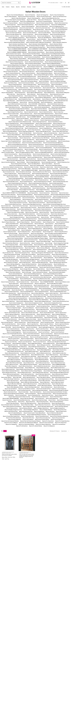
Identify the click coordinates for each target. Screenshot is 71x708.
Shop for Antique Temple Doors (10, 76)
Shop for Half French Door (25, 262)
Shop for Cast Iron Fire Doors (8, 118)
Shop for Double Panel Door (28, 180)
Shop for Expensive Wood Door (42, 199)
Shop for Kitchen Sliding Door (13, 320)
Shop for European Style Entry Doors (26, 196)
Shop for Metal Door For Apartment (12, 356)
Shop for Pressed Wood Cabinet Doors (11, 416)
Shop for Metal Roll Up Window (42, 359)
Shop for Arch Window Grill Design (58, 81)
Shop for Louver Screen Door (58, 330)
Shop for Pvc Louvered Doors (58, 424)
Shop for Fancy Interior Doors (10, 213)
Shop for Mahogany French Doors (59, 345)
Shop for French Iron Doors (60, 239)
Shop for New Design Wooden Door (29, 379)
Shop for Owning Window (21, 395)
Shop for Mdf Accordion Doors (31, 351)
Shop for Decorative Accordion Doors (28, 158)
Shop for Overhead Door (30, 393)
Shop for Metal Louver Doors (26, 358)
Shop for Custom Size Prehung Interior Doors (53, 157)
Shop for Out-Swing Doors (35, 392)
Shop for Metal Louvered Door (56, 358)
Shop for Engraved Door (32, 192)
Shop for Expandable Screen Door (43, 197)
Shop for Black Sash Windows (59, 105)
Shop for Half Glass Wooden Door (29, 264)
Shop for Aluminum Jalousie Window (18, 58)
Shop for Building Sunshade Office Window (15, 110)
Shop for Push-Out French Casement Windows (30, 421)
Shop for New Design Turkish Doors (12, 379)
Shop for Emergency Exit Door (57, 189)
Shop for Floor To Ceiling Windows (45, 225)
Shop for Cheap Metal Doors (45, 128)
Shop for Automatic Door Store (10, 89)
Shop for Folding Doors (26, 230)
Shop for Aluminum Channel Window (36, 52)
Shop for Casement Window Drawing (53, 115)
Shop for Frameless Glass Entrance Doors (16, 236)
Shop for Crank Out (9, 155)
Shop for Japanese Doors (60, 312)
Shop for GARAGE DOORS (59, 244)
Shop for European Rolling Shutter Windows (60, 194)
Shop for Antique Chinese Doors (11, 74)
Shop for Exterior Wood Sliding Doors (61, 209)
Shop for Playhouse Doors (12, 408)
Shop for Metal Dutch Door (43, 356)
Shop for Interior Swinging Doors (16, 303)
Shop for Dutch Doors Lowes (37, 186)
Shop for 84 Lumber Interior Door (26, 27)
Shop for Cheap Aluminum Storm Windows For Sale (20, 121)
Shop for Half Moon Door (59, 264)
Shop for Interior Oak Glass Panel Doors (53, 298)
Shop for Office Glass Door (58, 383)
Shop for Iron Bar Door (10, 306)
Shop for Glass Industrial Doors (61, 252)
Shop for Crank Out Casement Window (23, 155)
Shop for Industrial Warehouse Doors (29, 288)
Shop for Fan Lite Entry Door (59, 210)
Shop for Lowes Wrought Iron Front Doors (39, 337)
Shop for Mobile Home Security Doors (42, 366)
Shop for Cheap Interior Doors (31, 128)
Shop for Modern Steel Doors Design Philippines (31, 370)
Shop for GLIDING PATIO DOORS (62, 257)
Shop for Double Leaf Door (12, 176)
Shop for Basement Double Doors (16, 95)
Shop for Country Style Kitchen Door (59, 154)
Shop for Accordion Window (44, 32)
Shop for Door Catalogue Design (37, 165)
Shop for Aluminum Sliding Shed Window (52, 63)
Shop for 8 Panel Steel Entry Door (10, 27)
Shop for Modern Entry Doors (42, 367)
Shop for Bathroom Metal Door (11, 97)
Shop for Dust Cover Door (11, 186)
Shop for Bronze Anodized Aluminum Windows (19, 108)
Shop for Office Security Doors (60, 385)
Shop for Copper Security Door (61, 150)
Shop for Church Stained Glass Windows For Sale (44, 136)
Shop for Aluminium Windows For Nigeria (36, 45)
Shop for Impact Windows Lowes (62, 281)
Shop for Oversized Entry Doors (44, 393)
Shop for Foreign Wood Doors (61, 231)
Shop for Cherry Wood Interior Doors (10, 133)
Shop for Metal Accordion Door (59, 353)
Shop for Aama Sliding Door (25, 29)
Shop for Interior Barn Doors (24, 293)
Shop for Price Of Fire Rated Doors (13, 417)
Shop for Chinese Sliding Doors (29, 134)
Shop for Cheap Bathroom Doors (55, 121)
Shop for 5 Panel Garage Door (13, 26)
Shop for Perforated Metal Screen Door (21, 400)
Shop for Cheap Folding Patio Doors (43, 125)
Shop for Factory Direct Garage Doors (43, 210)
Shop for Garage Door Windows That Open (43, 244)
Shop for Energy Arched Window (37, 191)
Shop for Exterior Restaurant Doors (61, 207)
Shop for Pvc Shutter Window (35, 425)
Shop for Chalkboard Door (17, 120)
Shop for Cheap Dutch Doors (59, 123)
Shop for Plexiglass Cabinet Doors (41, 408)
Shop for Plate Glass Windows (61, 406)
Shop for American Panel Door (43, 70)
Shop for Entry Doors (63, 192)
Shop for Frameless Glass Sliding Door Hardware (37, 236)
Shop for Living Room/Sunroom (12, 328)
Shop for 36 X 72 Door (58, 21)
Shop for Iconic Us (35, 281)
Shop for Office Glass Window (10, 385)
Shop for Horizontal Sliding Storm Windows (12, 275)
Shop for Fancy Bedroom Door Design (15, 212)
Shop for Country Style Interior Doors (41, 154)
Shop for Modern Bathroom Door (59, 366)
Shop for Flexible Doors (60, 223)
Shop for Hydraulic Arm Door (23, 281)
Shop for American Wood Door (28, 73)
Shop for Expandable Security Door (60, 197)
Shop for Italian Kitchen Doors (57, 309)
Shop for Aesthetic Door (31, 37)
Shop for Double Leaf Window (26, 176)
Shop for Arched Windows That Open (31, 86)
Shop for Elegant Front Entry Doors (27, 189)
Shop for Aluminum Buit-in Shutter (35, 50)
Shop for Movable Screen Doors (57, 375)
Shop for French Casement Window (15, 238)
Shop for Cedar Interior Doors (47, 118)
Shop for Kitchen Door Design (50, 317)
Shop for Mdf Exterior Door (58, 351)
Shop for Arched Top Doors (44, 84)
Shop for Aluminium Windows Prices (54, 45)
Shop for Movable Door (44, 375)
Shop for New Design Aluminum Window (61, 377)
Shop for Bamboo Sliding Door (62, 92)
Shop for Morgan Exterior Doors (9, 372)
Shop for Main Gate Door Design (26, 348)
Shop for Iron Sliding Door (28, 307)
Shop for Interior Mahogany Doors (36, 298)
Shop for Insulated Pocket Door (42, 291)
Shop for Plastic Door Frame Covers (42, 404)
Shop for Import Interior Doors (26, 283)
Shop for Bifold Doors (58, 102)
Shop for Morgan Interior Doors (24, 372)
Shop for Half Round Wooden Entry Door (27, 265)
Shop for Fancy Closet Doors (31, 212)
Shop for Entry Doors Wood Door (8, 194)
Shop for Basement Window (31, 95)
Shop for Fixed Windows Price (26, 223)
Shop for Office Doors (45, 382)
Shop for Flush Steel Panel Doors (9, 226)
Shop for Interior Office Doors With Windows (38, 299)
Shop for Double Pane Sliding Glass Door (34, 178)
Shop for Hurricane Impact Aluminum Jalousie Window (51, 280)
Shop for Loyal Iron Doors (13, 338)
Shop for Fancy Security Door (42, 213)
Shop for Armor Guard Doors (61, 86)
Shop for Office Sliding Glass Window (15, 387)
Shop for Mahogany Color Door (44, 345)
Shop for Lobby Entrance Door (27, 328)
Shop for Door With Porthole (24, 168)
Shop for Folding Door (48, 228)
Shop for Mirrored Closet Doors (25, 366)
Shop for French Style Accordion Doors (13, 241)
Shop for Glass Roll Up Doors (8, 257)
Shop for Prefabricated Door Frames (18, 414)
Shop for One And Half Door (11, 388)
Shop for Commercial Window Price (61, 147)
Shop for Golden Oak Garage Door (10, 259)
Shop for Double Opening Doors (57, 176)
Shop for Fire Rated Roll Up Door (61, 218)
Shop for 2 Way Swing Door (11, 16)
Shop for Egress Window (25, 188)
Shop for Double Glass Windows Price (40, 173)
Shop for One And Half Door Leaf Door (26, 388)
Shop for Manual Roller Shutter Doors (13, 349)
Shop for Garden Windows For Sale (31, 246)
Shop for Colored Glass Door (14, 142)
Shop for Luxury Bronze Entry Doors (10, 340)
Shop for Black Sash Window (44, 105)
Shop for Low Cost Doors (43, 332)
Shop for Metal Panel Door (27, 359)
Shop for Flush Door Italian (60, 225)
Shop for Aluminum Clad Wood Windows (55, 52)
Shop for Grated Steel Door (62, 259)
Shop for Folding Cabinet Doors (35, 228)
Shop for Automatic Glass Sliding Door (42, 89)
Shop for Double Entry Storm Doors (60, 171)
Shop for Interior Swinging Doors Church (34, 303)
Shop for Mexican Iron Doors (12, 364)
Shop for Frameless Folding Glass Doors (37, 235)
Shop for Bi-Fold (23, 102)
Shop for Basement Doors (42, 94)
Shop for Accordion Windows (58, 32)
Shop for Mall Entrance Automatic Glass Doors (59, 348)
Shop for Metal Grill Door (13, 358)
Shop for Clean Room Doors (57, 137)
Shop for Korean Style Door (7, 322)
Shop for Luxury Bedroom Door (56, 338)
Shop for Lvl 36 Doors (6, 343)
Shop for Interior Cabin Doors (52, 293)
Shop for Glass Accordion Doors (59, 247)
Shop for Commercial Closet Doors (36, 144)
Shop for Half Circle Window (59, 260)
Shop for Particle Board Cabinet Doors (40, 396)
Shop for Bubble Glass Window (55, 108)
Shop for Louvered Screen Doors (30, 332)
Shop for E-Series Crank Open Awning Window (55, 186)
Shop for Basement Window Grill (45, 95)
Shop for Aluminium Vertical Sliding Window (38, 44)
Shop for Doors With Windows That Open (11, 170)
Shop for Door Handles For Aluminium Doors (13, 167)
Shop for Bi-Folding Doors (46, 102)
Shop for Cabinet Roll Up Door (45, 112)
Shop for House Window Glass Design (29, 280)
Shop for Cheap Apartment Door (40, 121)
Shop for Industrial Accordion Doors (41, 285)
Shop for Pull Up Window (28, 419)
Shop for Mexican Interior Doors (58, 362)
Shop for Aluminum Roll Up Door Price (54, 60)
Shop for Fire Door (45, 217)
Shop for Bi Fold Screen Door (61, 100)
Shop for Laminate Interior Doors (63, 322)
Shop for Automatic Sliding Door (14, 91)
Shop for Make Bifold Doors (41, 348)
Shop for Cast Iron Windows (22, 118)
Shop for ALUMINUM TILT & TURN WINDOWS (53, 66)
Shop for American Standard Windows (44, 71)
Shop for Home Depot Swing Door (59, 270)
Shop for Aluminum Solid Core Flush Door (37, 65)
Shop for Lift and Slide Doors (19, 327)
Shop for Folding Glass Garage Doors (41, 230)
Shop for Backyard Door (20, 92)
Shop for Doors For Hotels (52, 168)
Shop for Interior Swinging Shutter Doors (11, 304)
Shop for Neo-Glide (17, 377)
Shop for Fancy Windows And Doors (15, 215)
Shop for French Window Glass (59, 241)
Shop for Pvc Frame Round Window (26, 424)
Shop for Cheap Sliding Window (10, 131)
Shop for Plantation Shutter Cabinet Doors (10, 404)
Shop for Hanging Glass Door (60, 265)
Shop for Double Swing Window (56, 183)
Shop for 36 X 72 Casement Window (44, 21)
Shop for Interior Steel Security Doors (61, 301)
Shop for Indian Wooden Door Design (11, 285)
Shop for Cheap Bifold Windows (27, 123)
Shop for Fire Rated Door (55, 217)
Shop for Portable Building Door (15, 413)
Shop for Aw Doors (60, 91)
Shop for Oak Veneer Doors (13, 380)
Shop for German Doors (63, 246)
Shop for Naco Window (6, 377)
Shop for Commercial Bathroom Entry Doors (17, 144)
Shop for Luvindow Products (27, 338)
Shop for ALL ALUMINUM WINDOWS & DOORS (16, 39)
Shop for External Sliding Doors (12, 210)
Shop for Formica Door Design (10, 233)
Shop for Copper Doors (19, 150)
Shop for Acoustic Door (28, 34)
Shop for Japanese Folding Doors (12, 314)
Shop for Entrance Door (44, 192)
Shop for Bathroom (58, 95)
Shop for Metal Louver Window (41, 358)
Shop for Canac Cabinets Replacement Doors (43, 113)
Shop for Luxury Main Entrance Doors (60, 340)
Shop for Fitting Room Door (49, 222)
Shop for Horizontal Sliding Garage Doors (33, 273)
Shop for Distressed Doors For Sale (18, 163)
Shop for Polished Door (39, 411)
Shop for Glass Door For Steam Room (56, 251)
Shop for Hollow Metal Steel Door (43, 270)
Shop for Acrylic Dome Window (12, 36)
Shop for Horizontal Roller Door (15, 273)
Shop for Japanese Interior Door (28, 314)
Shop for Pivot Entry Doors (42, 401)
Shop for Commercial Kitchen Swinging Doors (55, 146)
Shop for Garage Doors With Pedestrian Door (13, 246)
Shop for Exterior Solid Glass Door (24, 209)
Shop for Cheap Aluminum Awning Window (49, 120)
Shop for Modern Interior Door (8, 369)
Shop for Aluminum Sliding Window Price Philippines (14, 65)
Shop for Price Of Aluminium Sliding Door (59, 416)
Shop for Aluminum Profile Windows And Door (18, 60)
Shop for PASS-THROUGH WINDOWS (11, 398)
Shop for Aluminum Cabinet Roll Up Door (53, 50)
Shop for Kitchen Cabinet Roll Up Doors (34, 317)
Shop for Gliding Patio (48, 257)
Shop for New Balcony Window (43, 377)
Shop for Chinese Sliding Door (14, 134)
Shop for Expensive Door (28, 199)
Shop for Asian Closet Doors (49, 87)
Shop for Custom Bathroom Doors (34, 157)
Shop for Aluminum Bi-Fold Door (56, 48)
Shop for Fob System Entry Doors (61, 226)
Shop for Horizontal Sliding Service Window (52, 273)
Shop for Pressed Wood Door (27, 416)
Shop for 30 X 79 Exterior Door (44, 19)
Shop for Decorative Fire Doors (62, 158)
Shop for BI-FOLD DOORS (33, 102)
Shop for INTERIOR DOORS (14, 294)
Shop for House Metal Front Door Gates (41, 278)
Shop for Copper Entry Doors (32, 150)
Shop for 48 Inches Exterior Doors (42, 24)
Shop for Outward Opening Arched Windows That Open (55, 392)
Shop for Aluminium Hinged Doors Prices (52, 40)
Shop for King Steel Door (40, 315)
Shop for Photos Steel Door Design (39, 400)
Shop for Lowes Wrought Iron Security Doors (59, 337)
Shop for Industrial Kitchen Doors (42, 286)
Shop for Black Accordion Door (12, 105)
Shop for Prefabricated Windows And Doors (36, 414)
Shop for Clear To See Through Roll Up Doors (11, 141)
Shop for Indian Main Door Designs (54, 283)
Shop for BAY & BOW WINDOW (59, 97)
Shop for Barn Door (11, 94)
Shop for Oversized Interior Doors (60, 393)
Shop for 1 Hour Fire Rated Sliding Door (15, 14)
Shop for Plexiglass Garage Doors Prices (13, 409)
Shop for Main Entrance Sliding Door (10, 348)
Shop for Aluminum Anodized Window (55, 47)
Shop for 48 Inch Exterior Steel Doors (25, 24)
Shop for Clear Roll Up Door (42, 139)
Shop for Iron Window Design (41, 307)
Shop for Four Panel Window (37, 233)
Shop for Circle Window (13, 137)
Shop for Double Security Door (41, 180)
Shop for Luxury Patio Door (11, 341)
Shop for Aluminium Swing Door (60, 42)
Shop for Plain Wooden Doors (58, 403)
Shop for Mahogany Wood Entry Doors (36, 346)
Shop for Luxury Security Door (25, 341)
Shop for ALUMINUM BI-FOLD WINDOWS (17, 50)
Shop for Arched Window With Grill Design (12, 86)
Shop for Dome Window (47, 163)
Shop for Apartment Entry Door (44, 78)
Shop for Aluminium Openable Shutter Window (14, 42)
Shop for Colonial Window (64, 141)
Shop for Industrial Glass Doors (26, 286)
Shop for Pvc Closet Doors (48, 421)
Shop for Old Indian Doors (46, 387)
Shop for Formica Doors (24, 233)
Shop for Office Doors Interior (57, 382)
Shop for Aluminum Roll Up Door (37, 60)
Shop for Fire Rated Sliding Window (28, 220)
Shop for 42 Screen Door (10, 24)
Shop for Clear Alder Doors (28, 139)
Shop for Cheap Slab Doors (48, 129)
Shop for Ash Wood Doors (35, 87)
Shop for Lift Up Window (31, 327)
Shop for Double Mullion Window (41, 176)
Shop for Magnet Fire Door (49, 343)
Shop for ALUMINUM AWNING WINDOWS (17, 48)
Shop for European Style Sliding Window (12, 197)
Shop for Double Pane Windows (13, 180)
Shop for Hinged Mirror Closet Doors (12, 270)
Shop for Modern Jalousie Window (61, 369)
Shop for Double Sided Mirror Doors (10, 181)
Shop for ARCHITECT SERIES (47, 86)
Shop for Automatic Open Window (60, 89)
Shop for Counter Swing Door (10, 154)
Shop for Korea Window (47, 320)
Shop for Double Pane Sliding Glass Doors (53, 178)
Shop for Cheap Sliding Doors (62, 129)
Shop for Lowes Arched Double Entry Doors (12, 333)
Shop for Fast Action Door (30, 215)
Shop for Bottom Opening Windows (42, 107)
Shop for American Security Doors (26, 71)
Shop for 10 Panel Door (30, 14)
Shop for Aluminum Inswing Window (32, 57)
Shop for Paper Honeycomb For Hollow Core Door (19, 396)
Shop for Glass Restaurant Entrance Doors (42, 256)
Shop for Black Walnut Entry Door (12, 107)
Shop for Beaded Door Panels (24, 99)
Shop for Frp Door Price (25, 243)
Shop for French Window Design (43, 241)
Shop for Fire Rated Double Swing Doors (12, 218)
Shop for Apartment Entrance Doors (28, 78)
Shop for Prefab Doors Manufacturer (55, 413)
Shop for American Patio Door (57, 70)
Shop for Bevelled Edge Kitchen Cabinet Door (44, 100)
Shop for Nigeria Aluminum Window (46, 379)
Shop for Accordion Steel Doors (30, 32)
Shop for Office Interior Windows (44, 385)
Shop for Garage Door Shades (26, 244)
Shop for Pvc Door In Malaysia (11, 422)
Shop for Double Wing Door (45, 184)
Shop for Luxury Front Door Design (43, 340)
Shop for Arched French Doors (42, 82)
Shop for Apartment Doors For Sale (11, 78)
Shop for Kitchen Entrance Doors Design (27, 319)
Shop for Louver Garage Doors (43, 330)
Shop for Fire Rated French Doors (29, 218)
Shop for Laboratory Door (20, 322)
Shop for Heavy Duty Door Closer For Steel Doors (50, 267)
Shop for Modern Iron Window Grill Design (43, 369)
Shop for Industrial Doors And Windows (59, 285)
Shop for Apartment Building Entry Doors (27, 76)
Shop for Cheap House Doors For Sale (54, 126)
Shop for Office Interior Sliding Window (27, 385)
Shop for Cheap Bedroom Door (12, 123)
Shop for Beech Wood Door (9, 100)
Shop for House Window (13, 280)
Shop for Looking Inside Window (14, 330)
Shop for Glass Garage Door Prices (22, 252)
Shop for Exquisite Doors (55, 199)
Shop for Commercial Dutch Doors (36, 146)
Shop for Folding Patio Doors (57, 230)
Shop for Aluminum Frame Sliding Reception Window (53, 53)
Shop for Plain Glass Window (12, 403)
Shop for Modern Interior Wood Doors (24, 369)
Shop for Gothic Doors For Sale (48, 259)
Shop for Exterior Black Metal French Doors (32, 204)
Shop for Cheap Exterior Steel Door (13, 125)
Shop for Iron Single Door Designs (13, 307)
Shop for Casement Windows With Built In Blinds (53, 116)
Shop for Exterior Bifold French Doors (13, 204)
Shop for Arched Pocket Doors (15, 84)
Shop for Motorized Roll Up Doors (14, 375)
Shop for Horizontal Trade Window (31, 275)
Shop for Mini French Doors (45, 364)
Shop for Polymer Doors (61, 411)
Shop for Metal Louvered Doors (13, 359)
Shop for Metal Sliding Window (57, 361)
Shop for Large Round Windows (62, 324)
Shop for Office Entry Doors (44, 383)
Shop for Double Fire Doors (10, 173)
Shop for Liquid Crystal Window (63, 327)
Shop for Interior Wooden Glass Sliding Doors (48, 304)
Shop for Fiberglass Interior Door (57, 215)
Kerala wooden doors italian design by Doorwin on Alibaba (9, 455)
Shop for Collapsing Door (39, 141)
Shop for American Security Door (10, 71)
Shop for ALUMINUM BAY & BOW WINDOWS (37, 48)
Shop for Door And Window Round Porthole (18, 165)
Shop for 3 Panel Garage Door (34, 18)
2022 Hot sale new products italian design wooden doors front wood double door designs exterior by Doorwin (26, 456)
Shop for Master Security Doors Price (15, 351)
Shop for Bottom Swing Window (58, 107)
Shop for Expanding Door (15, 199)
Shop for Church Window (62, 136)
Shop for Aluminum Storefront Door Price (16, 66)
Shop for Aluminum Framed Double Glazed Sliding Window (19, 55)
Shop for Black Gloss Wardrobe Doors (28, 105)
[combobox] (11, 2)
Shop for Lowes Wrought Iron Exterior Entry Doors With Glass (15, 337)
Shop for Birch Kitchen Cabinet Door (55, 104)
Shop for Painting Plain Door (34, 395)
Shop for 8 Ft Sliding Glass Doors (56, 26)
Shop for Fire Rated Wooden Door (44, 220)
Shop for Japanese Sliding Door (59, 314)
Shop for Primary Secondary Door (43, 417)
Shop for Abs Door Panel (38, 29)
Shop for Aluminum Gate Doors (58, 55)
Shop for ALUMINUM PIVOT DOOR (53, 58)
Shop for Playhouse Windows (25, 408)
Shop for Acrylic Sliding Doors (43, 36)
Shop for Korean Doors (59, 320)
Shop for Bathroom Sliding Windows (43, 97)
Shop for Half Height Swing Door (45, 264)
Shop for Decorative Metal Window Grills (15, 160)
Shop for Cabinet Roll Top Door (31, 112)
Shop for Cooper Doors (8, 150)
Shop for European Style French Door (44, 196)
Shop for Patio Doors (39, 398)
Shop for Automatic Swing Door (29, 91)
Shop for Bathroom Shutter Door (27, 97)
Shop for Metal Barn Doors (24, 354)
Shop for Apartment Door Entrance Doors (59, 76)
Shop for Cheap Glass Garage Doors (16, 126)
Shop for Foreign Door (36, 231)
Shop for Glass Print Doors (9, 256)
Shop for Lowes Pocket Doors (33, 335)
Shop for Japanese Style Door (10, 315)
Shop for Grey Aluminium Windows (28, 260)
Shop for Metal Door (64, 354)
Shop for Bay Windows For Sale (10, 99)
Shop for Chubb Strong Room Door (44, 134)
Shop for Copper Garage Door (46, 150)
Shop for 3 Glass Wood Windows (19, 18)
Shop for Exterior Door (6, 205)
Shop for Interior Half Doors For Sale (38, 296)
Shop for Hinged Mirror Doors (28, 270)
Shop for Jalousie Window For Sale (12, 312)
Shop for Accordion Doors (11, 31)
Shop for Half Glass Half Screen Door (40, 262)
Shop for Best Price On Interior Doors (25, 100)
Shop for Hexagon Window (26, 269)
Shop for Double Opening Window (16, 178)
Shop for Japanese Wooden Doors (25, 315)
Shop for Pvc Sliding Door (49, 425)
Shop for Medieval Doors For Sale (28, 353)
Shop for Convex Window (60, 149)
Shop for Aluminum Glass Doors (16, 57)
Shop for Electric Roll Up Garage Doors (55, 188)
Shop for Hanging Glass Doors (16, 267)
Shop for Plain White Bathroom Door (28, 403)
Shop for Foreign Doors (48, 231)
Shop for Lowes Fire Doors (47, 333)
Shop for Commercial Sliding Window (44, 147)
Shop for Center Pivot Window (62, 118)
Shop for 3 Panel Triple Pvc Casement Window (15, 19)
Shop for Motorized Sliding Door (30, 375)
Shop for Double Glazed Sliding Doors (58, 173)
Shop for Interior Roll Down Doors (57, 299)
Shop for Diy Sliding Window (34, 163)
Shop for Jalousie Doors (42, 311)
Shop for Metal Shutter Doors (28, 361)
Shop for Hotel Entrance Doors (22, 277)
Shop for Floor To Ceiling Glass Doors (28, 225)
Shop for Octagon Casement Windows (28, 380)
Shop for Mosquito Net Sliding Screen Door (59, 372)
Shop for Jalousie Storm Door (55, 311)
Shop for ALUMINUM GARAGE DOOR (42, 55)
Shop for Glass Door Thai (8, 252)
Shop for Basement (31, 94)
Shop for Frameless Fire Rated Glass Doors (18, 235)
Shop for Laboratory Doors (33, 322)
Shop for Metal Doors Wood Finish (28, 356)
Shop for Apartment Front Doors (31, 79)
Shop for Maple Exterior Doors (29, 349)
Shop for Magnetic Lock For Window (27, 345)
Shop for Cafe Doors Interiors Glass (11, 113)
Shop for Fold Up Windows (9, 228)
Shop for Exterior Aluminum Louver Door (18, 202)
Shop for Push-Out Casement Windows (10, 421)
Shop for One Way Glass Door (9, 390)
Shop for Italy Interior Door (30, 311)
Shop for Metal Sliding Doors (42, 361)
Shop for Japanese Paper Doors (43, 314)
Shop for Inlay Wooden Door (18, 290)
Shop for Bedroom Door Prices (48, 99)
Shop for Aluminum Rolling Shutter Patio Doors (55, 61)
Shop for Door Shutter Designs (61, 167)
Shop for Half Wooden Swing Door (45, 265)
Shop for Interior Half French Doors (55, 296)
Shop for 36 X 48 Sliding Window (27, 21)
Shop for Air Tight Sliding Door (44, 37)
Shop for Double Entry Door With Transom (42, 171)
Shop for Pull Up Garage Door (14, 419)
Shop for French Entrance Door (31, 239)
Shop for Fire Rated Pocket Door (45, 218)
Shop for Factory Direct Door (27, 210)
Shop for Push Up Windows (57, 419)
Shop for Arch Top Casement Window (29, 81)
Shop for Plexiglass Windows (46, 409)
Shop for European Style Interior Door (61, 196)
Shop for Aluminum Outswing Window (36, 58)
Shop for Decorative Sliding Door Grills (56, 160)
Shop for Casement (14, 115)
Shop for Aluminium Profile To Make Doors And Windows (38, 42)
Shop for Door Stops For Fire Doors (9, 168)
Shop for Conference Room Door (46, 149)
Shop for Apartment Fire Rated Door (15, 79)
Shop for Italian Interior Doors (42, 309)
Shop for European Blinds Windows (25, 194)
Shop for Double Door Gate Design (23, 171)
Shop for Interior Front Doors (56, 294)
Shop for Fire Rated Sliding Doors (12, 220)
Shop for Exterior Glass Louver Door (28, 207)
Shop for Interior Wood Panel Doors (29, 304)
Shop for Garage (48, 243)
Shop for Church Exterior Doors (25, 136)
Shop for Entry (54, 192)
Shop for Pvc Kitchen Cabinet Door (43, 424)
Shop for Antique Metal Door (61, 74)
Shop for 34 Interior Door (13, 21)
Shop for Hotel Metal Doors (12, 278)
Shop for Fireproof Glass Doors (8, 222)
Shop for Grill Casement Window (44, 260)
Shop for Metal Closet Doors (52, 354)
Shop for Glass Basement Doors (40, 249)
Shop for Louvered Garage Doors (14, 332)
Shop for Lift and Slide (6, 327)
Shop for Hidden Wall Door (39, 269)
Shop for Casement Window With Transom (16, 116)
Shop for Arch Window (44, 81)
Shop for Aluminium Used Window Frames (18, 44)
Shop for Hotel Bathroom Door (61, 275)
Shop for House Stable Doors (58, 278)
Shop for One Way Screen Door (24, 390)
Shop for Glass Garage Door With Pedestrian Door (42, 252)
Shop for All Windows (42, 39)
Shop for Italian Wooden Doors (15, 311)
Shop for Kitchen (5, 317)
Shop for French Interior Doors (45, 239)
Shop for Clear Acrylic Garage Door (13, 139)
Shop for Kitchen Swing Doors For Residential (31, 320)
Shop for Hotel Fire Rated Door (59, 277)
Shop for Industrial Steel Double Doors (11, 288)
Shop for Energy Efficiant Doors (52, 191)
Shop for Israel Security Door (13, 309)
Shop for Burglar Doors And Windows (57, 110)
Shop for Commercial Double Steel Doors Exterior (16, 146)
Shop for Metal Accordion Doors (9, 354)
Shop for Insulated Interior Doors (12, 291)
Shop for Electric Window (12, 189)
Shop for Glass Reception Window (24, 256)
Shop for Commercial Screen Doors (26, 147)
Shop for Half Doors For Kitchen (11, 262)
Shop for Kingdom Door (52, 315)
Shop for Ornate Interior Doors (10, 392)
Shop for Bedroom (37, 99)
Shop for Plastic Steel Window (29, 406)
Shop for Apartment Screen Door (47, 79)
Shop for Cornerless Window (8, 152)
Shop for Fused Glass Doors (38, 243)
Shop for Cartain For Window (61, 113)
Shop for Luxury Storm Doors (39, 341)
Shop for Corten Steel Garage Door (61, 152)
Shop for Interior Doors (27, 294)
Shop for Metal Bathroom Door (37, 354)
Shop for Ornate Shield (23, 392)
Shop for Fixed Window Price (12, 223)
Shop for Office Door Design (13, 382)
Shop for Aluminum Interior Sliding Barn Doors (52, 57)
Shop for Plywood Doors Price (11, 411)
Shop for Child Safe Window (25, 133)
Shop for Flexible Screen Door (11, 225)
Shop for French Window (29, 241)
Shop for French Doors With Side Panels (14, 239)
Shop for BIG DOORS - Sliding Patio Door (37, 104)
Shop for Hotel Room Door (26, 278)
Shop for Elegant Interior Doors (43, 189)
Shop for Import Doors (14, 283)
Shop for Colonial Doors (51, 141)
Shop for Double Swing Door (26, 181)
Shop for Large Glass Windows (46, 324)
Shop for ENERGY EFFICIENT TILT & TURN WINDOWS (14, 192)
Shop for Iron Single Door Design (58, 306)
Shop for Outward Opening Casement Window (14, 393)
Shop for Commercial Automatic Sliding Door (53, 142)
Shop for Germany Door (30, 247)
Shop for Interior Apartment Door (9, 293)
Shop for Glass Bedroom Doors (14, 251)
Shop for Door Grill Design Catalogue (54, 165)
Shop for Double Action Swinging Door (60, 170)
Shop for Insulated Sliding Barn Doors (58, 291)
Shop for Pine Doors (12, 401)
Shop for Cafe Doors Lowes (26, 113)
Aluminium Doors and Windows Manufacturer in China (8, 452)
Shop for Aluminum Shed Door (17, 63)
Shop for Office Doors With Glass (14, 383)
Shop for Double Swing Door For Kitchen (42, 181)
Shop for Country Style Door (25, 154)
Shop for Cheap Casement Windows (44, 123)
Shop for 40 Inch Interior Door (61, 23)
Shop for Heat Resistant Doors (31, 267)
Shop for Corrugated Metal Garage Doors (44, 152)
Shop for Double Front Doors (24, 173)
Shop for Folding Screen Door (9, 231)
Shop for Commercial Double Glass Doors (54, 144)
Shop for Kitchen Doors (64, 317)
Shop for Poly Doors (50, 411)
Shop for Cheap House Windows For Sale (14, 128)
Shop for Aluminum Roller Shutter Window (34, 61)
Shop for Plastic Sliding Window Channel (61, 404)
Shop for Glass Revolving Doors (60, 256)
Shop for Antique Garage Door (25, 74)
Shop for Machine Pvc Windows (19, 343)
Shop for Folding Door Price (14, 230)
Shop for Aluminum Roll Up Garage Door (14, 61)
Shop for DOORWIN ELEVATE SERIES (30, 170)
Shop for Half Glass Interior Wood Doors (58, 262)
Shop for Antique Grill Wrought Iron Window (43, 74)
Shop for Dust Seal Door (24, 186)
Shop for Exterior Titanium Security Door (42, 209)
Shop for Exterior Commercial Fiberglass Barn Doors (54, 204)
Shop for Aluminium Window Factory (17, 45)
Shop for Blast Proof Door (27, 107)
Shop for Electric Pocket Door (39, 188)
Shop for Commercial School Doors (9, 147)
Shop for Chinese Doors (64, 133)
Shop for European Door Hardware (41, 194)
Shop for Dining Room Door (64, 162)
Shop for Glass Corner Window (29, 251)
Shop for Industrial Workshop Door (60, 288)
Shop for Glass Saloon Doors (22, 257)
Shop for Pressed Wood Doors (42, 416)
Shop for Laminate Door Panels (47, 322)
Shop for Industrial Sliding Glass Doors (59, 286)
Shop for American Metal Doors (13, 70)
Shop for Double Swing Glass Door (60, 181)
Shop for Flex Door (49, 223)
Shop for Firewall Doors (36, 222)
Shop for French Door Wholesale (56, 238)
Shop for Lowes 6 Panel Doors (57, 332)
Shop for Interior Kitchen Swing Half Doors (18, 298)
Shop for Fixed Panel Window (62, 222)
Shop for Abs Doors (49, 29)
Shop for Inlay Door (6, 290)
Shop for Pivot (21, 401)
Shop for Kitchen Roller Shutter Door (60, 319)
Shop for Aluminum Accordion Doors (37, 47)
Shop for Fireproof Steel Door (23, 222)
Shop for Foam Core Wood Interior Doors (43, 226)
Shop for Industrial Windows (45, 288)
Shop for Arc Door (60, 79)
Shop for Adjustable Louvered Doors (16, 37)
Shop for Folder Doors (22, 228)
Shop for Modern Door (30, 367)
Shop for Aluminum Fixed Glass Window (31, 53)
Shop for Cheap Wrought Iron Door (43, 131)
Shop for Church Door (59, 134)
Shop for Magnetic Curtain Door (11, 345)
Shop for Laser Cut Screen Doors (12, 325)
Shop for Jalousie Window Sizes (47, 312)
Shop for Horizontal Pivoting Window (57, 272)
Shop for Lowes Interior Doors (18, 335)
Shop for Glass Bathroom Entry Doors (56, 249)
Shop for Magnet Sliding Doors (63, 343)
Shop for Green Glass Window (12, 260)
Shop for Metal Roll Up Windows (57, 359)
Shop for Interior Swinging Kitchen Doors (53, 303)
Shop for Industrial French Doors (11, 286)
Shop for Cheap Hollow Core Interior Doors (35, 126)
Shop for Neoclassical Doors (29, 377)
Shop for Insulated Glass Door (62, 290)
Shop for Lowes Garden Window (61, 333)
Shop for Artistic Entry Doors (22, 87)
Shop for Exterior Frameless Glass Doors (10, 207)
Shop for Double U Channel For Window (13, 184)
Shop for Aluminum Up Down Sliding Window (13, 68)
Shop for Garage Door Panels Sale (61, 243)
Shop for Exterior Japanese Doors (45, 207)
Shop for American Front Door (61, 68)
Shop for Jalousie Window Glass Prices (29, 312)
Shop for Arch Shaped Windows (12, 81)
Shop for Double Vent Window (30, 184)
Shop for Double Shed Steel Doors (57, 180)
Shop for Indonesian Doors (26, 285)
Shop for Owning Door (9, 395)
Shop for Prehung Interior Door (54, 414)
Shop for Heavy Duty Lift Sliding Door (10, 269)
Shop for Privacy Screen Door (58, 417)
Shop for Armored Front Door (7, 87)
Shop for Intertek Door (64, 304)
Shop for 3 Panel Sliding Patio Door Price (50, 18)
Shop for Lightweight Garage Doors (46, 327)
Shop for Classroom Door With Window (41, 137)
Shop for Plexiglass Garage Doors (57, 408)
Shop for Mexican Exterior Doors (43, 362)
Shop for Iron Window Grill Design (57, 307)
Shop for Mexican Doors (28, 362)
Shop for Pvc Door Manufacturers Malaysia (28, 422)
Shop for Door (57, 163)
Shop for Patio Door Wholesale (27, 398)
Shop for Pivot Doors (30, 401)
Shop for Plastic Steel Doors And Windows (12, 406)
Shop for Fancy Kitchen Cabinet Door (27, 213)
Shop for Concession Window (31, 149)
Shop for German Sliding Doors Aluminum (14, 247)
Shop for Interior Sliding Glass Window (24, 301)
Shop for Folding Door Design (60, 228)
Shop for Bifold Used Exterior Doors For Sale (17, 104)
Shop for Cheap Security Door (34, 129)
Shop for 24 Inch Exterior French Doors (26, 16)
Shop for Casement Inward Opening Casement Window (32, 115)
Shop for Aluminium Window (56, 44)
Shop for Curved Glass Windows (59, 155)
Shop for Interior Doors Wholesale (40, 294)
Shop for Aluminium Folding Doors (17, 40)
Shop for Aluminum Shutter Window (33, 63)
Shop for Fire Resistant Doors (60, 220)
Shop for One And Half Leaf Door (44, 388)
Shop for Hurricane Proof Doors (8, 281)
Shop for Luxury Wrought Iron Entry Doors (56, 341)
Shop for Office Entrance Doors (30, 383)
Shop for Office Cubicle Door (58, 380)
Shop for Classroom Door (25, 137)
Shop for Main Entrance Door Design (55, 346)
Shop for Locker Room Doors (42, 328)
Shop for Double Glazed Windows (10, 175)
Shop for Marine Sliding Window (44, 349)
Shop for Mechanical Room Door (12, 353)
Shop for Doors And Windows (38, 168)
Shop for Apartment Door (43, 76)
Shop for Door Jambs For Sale (46, 167)
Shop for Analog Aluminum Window (44, 73)
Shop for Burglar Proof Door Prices (15, 112)
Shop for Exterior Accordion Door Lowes (17, 201)
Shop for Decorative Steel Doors (8, 162)
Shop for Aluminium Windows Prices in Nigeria (17, 47)
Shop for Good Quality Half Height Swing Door (30, 259)
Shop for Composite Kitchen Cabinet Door (14, 149)
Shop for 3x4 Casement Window (10, 23)
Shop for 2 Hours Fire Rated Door (57, 14)
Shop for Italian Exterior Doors (28, 309)
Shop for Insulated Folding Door (48, 290)
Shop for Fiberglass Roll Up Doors (17, 217)
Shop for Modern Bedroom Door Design (15, 367)
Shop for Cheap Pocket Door (59, 128)
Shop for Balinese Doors (49, 92)
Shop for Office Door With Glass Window (30, 382)
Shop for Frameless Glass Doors (55, 235)
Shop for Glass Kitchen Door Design (12, 254)
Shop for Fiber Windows (43, 215)
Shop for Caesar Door (58, 112)
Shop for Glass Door (41, 251)
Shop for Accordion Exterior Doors (25, 31)
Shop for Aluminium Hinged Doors (34, 40)
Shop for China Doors (37, 133)
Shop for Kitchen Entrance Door (10, 319)
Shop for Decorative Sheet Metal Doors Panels (36, 160)
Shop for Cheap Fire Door (28, 125)
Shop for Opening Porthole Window (40, 390)
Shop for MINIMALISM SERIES (58, 364)
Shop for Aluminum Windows (47, 68)
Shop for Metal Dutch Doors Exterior (59, 356)
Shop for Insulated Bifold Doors (32, 290)
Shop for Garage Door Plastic (12, 244)
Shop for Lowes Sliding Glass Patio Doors (50, 335)
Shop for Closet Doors (27, 141)
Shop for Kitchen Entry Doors (44, 319)
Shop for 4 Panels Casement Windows (44, 23)
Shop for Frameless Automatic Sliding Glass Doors (56, 233)
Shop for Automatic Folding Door (25, 89)
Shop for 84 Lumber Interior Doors (42, 27)
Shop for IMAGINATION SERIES (47, 281)
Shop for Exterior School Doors (9, 209)
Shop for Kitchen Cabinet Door (17, 317)
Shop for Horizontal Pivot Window (40, 272)
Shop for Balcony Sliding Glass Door (35, 92)
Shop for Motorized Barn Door (27, 374)
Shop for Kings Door (63, 315)
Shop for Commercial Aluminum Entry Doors (32, 142)
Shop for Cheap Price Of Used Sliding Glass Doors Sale (14, 129)
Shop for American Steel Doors (61, 71)
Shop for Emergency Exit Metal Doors (20, 191)
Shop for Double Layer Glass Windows (59, 175)
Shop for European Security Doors (8, 196)
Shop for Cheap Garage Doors (58, 125)
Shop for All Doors (32, 39)
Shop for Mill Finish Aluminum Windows (28, 364)
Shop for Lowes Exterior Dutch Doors (31, 333)
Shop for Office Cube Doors (44, 380)
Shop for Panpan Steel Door (61, 395)
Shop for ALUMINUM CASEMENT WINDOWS (17, 52)
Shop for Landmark (21, 324)
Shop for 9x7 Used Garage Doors (11, 29)
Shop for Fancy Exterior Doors (57, 212)
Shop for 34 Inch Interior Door (59, 19)
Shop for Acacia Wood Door (61, 29)
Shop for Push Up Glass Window (42, 419)
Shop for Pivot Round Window (56, 401)
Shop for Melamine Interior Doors (44, 353)
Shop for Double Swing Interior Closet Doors (17, 183)
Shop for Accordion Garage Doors (58, 31)
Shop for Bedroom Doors (62, 99)
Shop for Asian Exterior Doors (63, 87)
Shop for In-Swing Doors (40, 283)
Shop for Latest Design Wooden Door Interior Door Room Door (34, 325)
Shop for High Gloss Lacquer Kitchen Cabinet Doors (57, 269)
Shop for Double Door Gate (9, 171)
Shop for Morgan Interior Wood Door (41, 372)
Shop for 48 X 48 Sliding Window (58, 24)
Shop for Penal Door (64, 398)
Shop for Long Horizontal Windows (57, 328)
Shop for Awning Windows (7, 92)
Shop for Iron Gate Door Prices (43, 306)
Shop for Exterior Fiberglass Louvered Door (60, 205)
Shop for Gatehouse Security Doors (48, 246)
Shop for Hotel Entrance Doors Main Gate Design (40, 277)
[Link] (34, 3)
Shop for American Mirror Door (28, 70)
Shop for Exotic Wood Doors (28, 197)
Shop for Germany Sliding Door (43, 247)
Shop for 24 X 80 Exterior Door (59, 16)
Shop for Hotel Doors (9, 277)
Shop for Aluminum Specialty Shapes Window (58, 65)
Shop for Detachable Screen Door (49, 162)
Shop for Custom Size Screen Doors (10, 158)
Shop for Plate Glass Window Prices (45, 406)
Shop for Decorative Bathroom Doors (45, 158)
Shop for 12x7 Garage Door (42, 14)
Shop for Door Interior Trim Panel (31, 167)
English (61, 2)
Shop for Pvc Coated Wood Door (62, 421)
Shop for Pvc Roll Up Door (22, 425)
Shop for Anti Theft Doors (59, 73)
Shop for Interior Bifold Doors (37, 293)
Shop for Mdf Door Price (45, 351)
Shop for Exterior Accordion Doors (35, 201)
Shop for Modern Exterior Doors (58, 367)
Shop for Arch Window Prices (10, 82)
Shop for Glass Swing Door (36, 257)
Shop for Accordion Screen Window (13, 32)
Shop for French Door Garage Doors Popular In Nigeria (36, 238)
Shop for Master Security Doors (59, 349)
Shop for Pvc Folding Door (11, 424)
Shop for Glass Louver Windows (29, 254)
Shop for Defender (21, 162)
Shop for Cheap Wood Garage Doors (26, 131)
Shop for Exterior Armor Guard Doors (37, 202)
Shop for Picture (52, 400)
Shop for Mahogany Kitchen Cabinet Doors (17, 346)
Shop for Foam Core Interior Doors (25, 226)
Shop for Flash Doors (39, 223)
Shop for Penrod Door (7, 400)
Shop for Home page (26, 272)
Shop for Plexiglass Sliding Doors (31, 409)
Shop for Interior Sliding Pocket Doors (43, 301)
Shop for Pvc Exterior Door (61, 422)
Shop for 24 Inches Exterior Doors (44, 16)
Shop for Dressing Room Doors (59, 184)
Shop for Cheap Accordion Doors (32, 120)
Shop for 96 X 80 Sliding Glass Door (60, 27)
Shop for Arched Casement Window (26, 82)
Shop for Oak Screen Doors (61, 379)
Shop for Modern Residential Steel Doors (11, 370)
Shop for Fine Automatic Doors (32, 217)
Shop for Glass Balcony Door (12, 249)
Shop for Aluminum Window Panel (31, 68)
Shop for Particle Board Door (56, 396)
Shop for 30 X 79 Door (32, 19)
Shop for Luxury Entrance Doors (27, 340)
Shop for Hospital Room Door (46, 275)
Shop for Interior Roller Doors (8, 301)
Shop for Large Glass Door (32, 324)
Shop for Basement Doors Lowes (57, 94)
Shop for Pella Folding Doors (52, 398)
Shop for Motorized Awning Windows (11, 374)
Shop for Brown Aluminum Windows (39, 108)
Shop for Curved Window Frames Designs (17, 157)
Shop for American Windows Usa (13, 73)
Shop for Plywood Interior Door (26, 411)
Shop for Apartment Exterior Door (60, 78)
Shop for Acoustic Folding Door (41, 34)
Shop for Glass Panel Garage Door (59, 254)
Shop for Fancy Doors (44, 212)
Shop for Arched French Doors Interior (58, 82)
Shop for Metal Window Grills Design (14, 362)
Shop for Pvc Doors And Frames (46, 422)
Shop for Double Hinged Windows (27, 175)
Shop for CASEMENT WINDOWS (34, 116)
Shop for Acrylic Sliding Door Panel (28, 36)
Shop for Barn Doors (21, 94)
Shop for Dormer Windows (45, 170)
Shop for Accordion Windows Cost (13, 34)
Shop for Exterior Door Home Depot (20, 205)
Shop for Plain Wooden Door (44, 403)
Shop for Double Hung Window (42, 175)
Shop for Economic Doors (13, 188)
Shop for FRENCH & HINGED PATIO (56, 236)
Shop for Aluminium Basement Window (56, 39)
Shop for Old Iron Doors (59, 387)
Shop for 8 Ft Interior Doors (42, 26)
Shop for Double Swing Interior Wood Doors (38, 183)
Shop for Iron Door (21, 306)
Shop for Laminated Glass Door (9, 324)
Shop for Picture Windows (63, 400)
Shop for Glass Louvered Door (43, 254)
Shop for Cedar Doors (35, 118)
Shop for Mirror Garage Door (11, 366)
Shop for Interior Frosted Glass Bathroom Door (18, 296)
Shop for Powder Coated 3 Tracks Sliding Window (34, 413)
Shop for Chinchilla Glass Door (50, 133)
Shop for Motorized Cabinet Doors (43, 374)
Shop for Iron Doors (30, 306)
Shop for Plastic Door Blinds (27, 404)
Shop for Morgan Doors (64, 370)
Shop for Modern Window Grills (50, 370)
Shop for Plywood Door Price (60, 409)
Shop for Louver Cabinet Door (28, 330)
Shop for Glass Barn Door (25, 249)
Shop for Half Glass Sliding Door (13, 264)
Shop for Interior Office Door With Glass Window (16, 299)
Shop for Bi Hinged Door (13, 102)
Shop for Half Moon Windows (10, 265)
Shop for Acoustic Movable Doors (57, 34)
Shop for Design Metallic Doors (33, 162)
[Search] (19, 2)
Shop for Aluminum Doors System (13, 53)
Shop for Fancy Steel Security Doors (59, 213)
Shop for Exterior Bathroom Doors (54, 202)
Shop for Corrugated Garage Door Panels (25, 152)
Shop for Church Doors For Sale (10, 136)
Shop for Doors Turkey (65, 168)
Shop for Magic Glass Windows (35, 343)
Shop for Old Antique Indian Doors (32, 387)
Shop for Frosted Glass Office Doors (10, 243)
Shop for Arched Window (56, 84)
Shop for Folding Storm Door (24, 231)
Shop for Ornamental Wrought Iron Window (58, 390)
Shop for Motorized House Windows (60, 374)
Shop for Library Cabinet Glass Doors (58, 325)
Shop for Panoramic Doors (47, 395)
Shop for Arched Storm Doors (29, 84)
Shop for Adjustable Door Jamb (59, 36)
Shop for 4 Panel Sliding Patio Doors (27, 23)
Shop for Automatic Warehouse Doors (46, 91)
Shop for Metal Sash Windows (13, 361)
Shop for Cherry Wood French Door (60, 131)
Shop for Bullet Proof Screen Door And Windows (36, 110)
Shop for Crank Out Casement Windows (42, 155)
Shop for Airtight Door (57, 37)
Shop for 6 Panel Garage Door (28, 26)
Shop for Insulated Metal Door (26, 291)
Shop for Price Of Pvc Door (28, 417)
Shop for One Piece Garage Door (59, 388)
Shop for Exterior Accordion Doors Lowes (53, 201)
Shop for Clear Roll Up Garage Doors (57, 139)
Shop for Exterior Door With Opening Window (39, 205)
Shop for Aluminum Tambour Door (34, 66)
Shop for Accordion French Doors (42, 31)
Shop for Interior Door (64, 293)
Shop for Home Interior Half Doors (13, 272)
